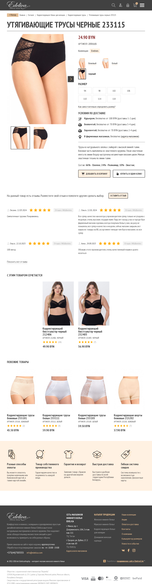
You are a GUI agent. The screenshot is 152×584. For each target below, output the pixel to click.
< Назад (12, 14)
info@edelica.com (34, 552)
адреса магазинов (129, 136)
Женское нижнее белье (104, 519)
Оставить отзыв (118, 195)
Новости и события (130, 543)
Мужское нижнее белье (104, 524)
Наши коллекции (129, 514)
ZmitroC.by (139, 561)
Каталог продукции (104, 514)
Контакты (126, 528)
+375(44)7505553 (15, 552)
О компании (127, 533)
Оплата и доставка (130, 524)
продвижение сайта (125, 561)
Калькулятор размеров (132, 538)
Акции (124, 519)
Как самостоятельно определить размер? (96, 106)
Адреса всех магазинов (76, 550)
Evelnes (94, 50)
